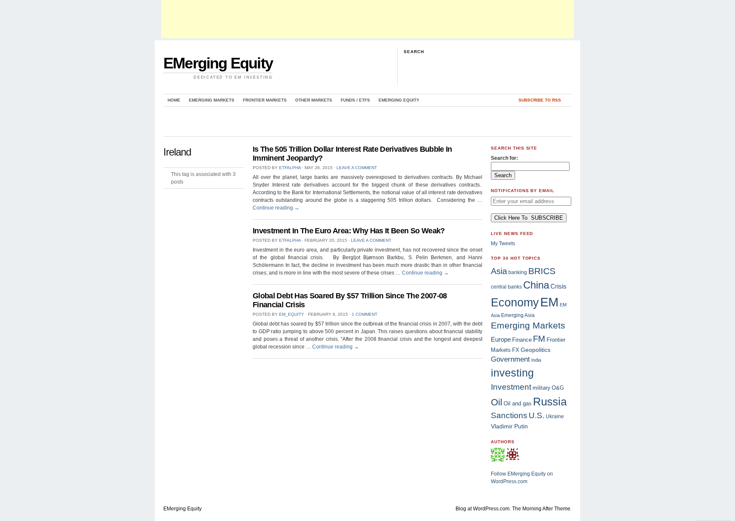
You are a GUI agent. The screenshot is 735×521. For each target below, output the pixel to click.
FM (539, 338)
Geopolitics (535, 349)
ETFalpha (290, 167)
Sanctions (509, 415)
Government (510, 359)
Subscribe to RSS (539, 100)
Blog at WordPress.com (483, 509)
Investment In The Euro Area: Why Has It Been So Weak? (349, 231)
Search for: (504, 158)
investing (512, 373)
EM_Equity (291, 314)
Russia (550, 402)
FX (515, 350)
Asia (499, 271)
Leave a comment (356, 167)
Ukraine (555, 416)
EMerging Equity (218, 63)
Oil (496, 402)
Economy (515, 302)
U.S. (536, 415)
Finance (522, 340)
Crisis (558, 286)
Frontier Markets (265, 100)
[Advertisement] (367, 19)
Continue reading (276, 208)
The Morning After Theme (541, 509)
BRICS (542, 271)
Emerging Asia (518, 315)
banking (517, 272)
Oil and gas (518, 403)
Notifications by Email (522, 190)
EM (549, 302)
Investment (511, 386)
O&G (558, 388)
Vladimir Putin (509, 426)
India (536, 359)
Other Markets (313, 100)
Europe (501, 339)
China (536, 285)
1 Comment (364, 314)
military (541, 388)
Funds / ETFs (355, 100)
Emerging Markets (211, 100)
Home (174, 100)
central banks (506, 286)
